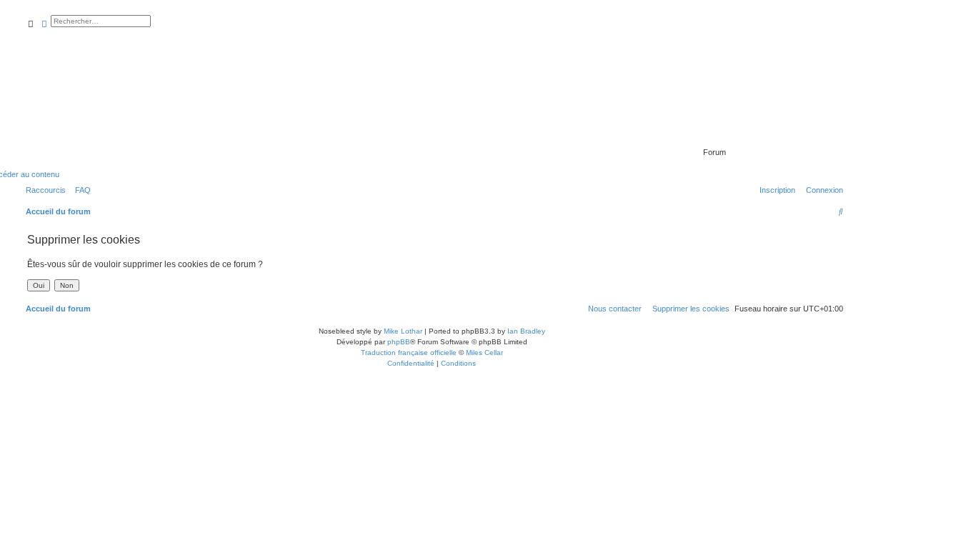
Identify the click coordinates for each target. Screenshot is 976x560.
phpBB (398, 342)
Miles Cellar (484, 352)
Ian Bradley (526, 331)
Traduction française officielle (409, 352)
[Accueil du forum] (762, 132)
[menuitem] (80, 190)
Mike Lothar (403, 331)
